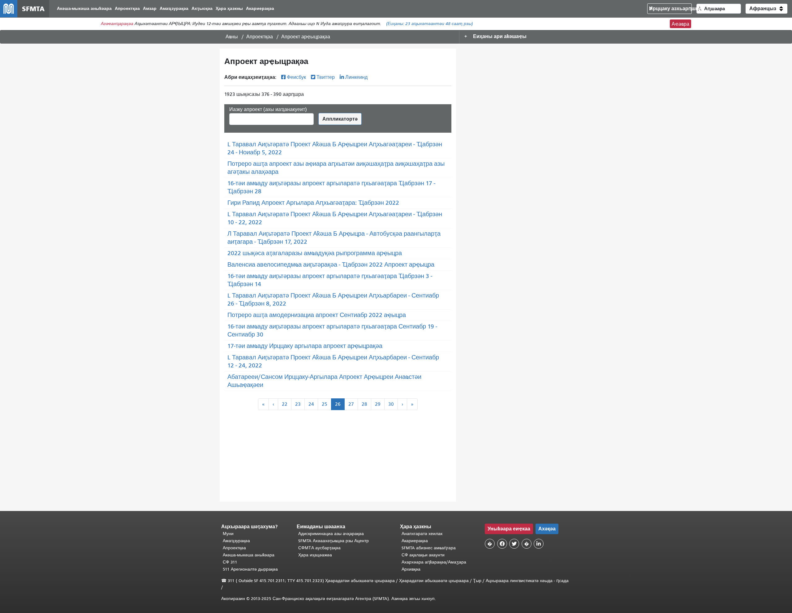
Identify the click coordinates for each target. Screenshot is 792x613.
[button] (766, 9)
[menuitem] (84, 9)
